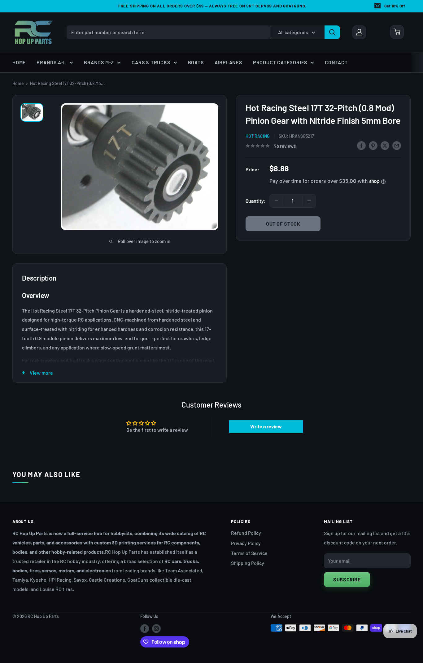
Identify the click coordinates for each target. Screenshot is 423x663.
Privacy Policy (246, 543)
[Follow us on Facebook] (144, 628)
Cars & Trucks (151, 62)
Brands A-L (51, 62)
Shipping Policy (247, 563)
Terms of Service (249, 553)
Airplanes (228, 62)
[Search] (332, 32)
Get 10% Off (394, 5)
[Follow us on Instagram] (156, 628)
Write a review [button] (266, 426)
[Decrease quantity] (276, 200)
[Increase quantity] (309, 200)
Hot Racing (258, 136)
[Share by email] (396, 145)
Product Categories (280, 62)
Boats (196, 62)
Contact (336, 62)
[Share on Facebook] (361, 145)
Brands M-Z (99, 62)
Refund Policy (246, 533)
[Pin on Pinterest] (373, 145)
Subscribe (347, 579)
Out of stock (283, 224)
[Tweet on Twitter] (385, 145)
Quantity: (256, 201)
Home (19, 62)
